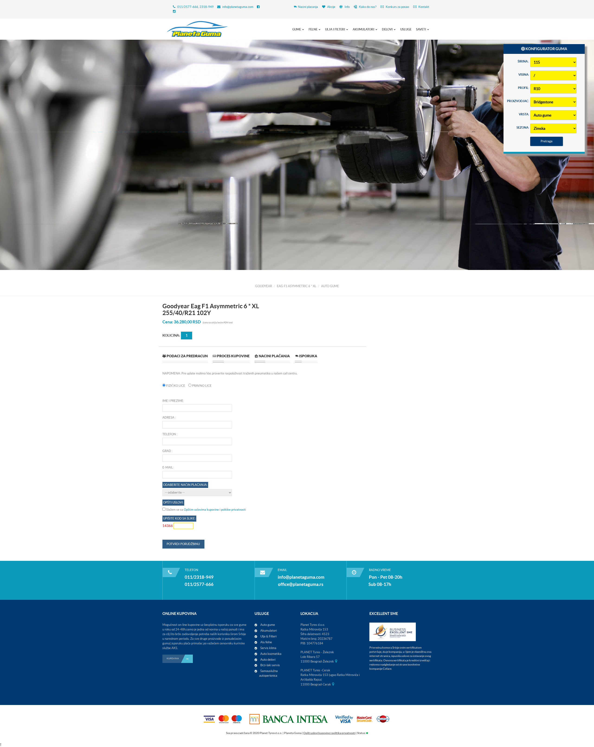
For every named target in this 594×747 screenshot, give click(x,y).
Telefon (169, 434)
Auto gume (267, 625)
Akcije (330, 7)
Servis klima (268, 648)
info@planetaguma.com (237, 7)
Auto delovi (267, 659)
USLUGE (405, 29)
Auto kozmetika (270, 654)
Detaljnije (111, 199)
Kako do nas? (367, 7)
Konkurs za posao (397, 7)
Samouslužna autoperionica (268, 673)
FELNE (313, 29)
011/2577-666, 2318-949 (195, 7)
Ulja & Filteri (268, 636)
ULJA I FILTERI (335, 29)
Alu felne (266, 642)
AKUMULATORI (364, 29)
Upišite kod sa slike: (179, 518)
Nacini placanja (308, 7)
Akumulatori (268, 630)
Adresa (168, 417)
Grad (166, 451)
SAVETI (421, 29)
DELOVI (387, 29)
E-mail (167, 467)
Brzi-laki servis (270, 665)
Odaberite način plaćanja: (185, 485)
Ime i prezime (172, 401)
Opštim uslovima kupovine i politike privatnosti (215, 509)
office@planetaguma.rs (300, 584)
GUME (297, 29)
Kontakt (423, 7)
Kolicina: (171, 335)
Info (347, 7)
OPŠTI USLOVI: (173, 502)
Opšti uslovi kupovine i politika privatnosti (329, 732)
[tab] (185, 358)
